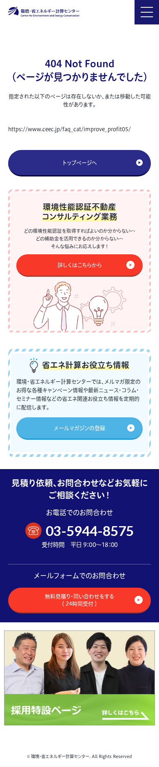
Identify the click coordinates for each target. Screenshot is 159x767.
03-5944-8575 (90, 530)
